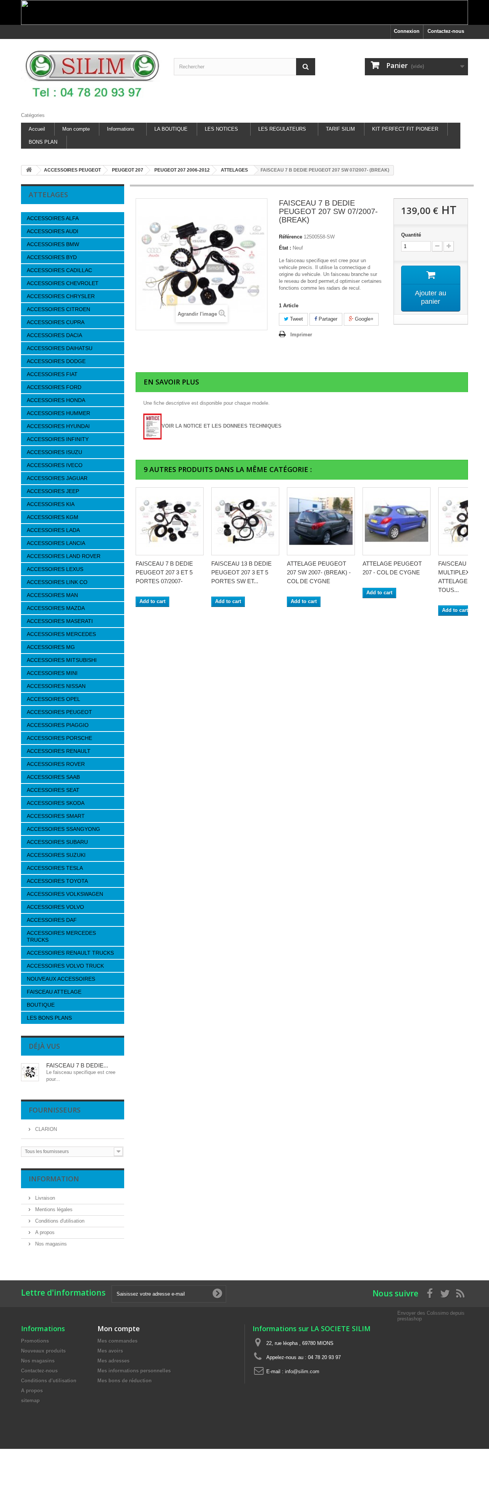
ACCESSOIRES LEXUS (55, 569)
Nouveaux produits (43, 1351)
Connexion (406, 31)
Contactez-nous (445, 31)
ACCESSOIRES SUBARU (57, 842)
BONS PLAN (43, 142)
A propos (44, 1232)
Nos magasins (50, 1244)
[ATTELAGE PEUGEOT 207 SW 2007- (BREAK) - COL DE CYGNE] (321, 521)
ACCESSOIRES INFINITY (58, 439)
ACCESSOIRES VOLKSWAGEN (65, 894)
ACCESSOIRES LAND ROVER (63, 556)
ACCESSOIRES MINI (52, 673)
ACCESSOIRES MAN (52, 595)
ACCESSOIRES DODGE (56, 361)
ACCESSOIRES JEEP (53, 491)
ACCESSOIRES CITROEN (58, 309)
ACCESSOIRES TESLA (55, 868)
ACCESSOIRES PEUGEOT (59, 712)
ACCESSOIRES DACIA (54, 335)
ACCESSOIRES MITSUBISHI (62, 660)
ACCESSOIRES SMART (56, 816)
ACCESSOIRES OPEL (53, 699)
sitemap (30, 1400)
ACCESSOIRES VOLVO (55, 907)
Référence (290, 237)
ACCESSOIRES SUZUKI (56, 855)
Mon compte (76, 129)
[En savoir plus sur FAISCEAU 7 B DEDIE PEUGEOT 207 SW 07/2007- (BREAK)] (30, 1072)
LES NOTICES (221, 129)
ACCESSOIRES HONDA (56, 400)
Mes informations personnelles (134, 1371)
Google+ (363, 319)
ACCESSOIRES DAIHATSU (59, 348)
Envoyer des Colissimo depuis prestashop (431, 1315)
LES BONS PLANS (49, 1018)
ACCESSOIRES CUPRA (55, 322)
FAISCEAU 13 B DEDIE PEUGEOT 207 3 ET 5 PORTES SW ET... (241, 572)
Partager (327, 319)
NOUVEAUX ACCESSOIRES (61, 979)
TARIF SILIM (340, 129)
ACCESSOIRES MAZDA (56, 608)
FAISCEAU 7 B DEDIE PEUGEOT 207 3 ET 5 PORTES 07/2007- (164, 572)
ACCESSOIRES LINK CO (57, 582)
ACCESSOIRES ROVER (56, 764)
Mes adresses (113, 1361)
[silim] (91, 73)
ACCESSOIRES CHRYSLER (61, 296)
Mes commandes (117, 1341)
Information (54, 1178)
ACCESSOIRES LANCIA (56, 543)
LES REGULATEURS (282, 129)
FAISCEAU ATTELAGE (54, 992)
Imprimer (301, 334)
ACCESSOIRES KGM (52, 517)
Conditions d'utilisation (59, 1221)
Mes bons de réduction (124, 1381)
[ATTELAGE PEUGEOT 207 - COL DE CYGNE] (397, 521)
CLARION (45, 1129)
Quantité (411, 235)
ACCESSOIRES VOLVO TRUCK (65, 966)
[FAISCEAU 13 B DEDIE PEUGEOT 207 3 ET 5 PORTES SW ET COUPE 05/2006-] (245, 521)
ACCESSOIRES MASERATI (60, 621)
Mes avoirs (110, 1351)
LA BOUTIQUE (171, 129)
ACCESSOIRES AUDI (52, 231)
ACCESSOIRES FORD (54, 387)
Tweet (295, 319)
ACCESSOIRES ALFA (53, 218)
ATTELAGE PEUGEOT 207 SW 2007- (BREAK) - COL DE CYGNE (319, 572)
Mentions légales (53, 1209)
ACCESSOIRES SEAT (53, 790)
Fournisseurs (55, 1109)
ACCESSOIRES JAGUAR (57, 478)
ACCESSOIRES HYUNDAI (58, 426)
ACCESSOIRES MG (51, 647)
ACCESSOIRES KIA (50, 504)
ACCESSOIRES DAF (52, 920)
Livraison (44, 1198)
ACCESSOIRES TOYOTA (57, 881)
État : (285, 248)
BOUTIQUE (41, 1005)
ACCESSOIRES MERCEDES (61, 634)
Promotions (35, 1341)
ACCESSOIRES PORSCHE (59, 738)
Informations (120, 129)
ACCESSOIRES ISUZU (54, 452)
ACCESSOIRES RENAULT (59, 751)
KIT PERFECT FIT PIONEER (405, 129)
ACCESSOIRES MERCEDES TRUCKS (61, 936)
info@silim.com (302, 1371)
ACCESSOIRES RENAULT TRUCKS (70, 953)
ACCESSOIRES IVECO (55, 465)
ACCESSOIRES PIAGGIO (58, 725)
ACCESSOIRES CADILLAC (59, 270)
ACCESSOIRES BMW (53, 244)
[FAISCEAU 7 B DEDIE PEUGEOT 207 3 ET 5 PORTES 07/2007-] (170, 521)
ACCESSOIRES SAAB (53, 777)
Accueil (37, 129)
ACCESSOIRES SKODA (55, 803)
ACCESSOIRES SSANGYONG (63, 829)
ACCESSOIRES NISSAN (56, 686)
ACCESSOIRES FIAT (52, 374)
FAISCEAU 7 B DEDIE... (77, 1065)
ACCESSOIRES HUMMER (58, 413)
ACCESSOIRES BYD (52, 257)
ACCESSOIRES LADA (53, 530)
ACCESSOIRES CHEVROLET (63, 283)
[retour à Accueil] (29, 170)
